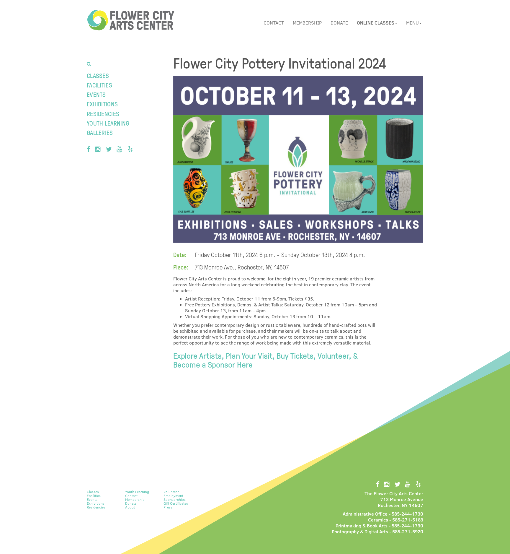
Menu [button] (412, 23)
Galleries (100, 133)
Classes (98, 75)
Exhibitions (102, 104)
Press (168, 507)
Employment (173, 495)
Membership (307, 23)
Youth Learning (108, 123)
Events (96, 94)
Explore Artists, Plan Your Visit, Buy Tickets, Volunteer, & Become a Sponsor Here (265, 360)
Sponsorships (175, 499)
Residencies (103, 114)
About (130, 507)
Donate (339, 23)
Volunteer (171, 491)
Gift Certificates (176, 503)
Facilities (99, 85)
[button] (377, 23)
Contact (274, 23)
